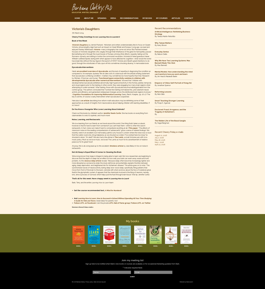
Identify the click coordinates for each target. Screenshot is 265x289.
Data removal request (100, 282)
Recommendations (129, 18)
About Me (88, 18)
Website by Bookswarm (186, 282)
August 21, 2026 (161, 135)
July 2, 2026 (159, 138)
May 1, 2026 (159, 142)
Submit (132, 276)
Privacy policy (89, 282)
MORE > (78, 246)
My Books (147, 18)
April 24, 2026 (160, 145)
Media (113, 18)
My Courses (161, 18)
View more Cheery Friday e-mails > (82, 207)
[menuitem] (77, 18)
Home (77, 18)
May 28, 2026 (160, 140)
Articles (176, 18)
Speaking (102, 18)
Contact (188, 18)
